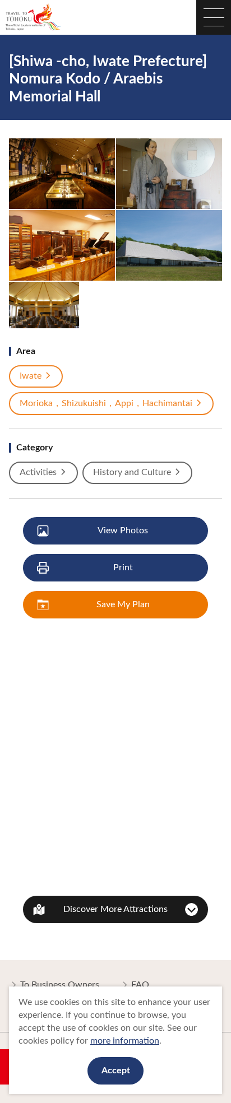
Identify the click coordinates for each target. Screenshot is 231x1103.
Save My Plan (123, 604)
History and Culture (132, 472)
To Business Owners (59, 984)
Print (123, 567)
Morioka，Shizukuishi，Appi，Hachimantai (106, 403)
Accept (115, 1070)
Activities (38, 472)
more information (124, 1040)
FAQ (140, 984)
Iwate (30, 375)
